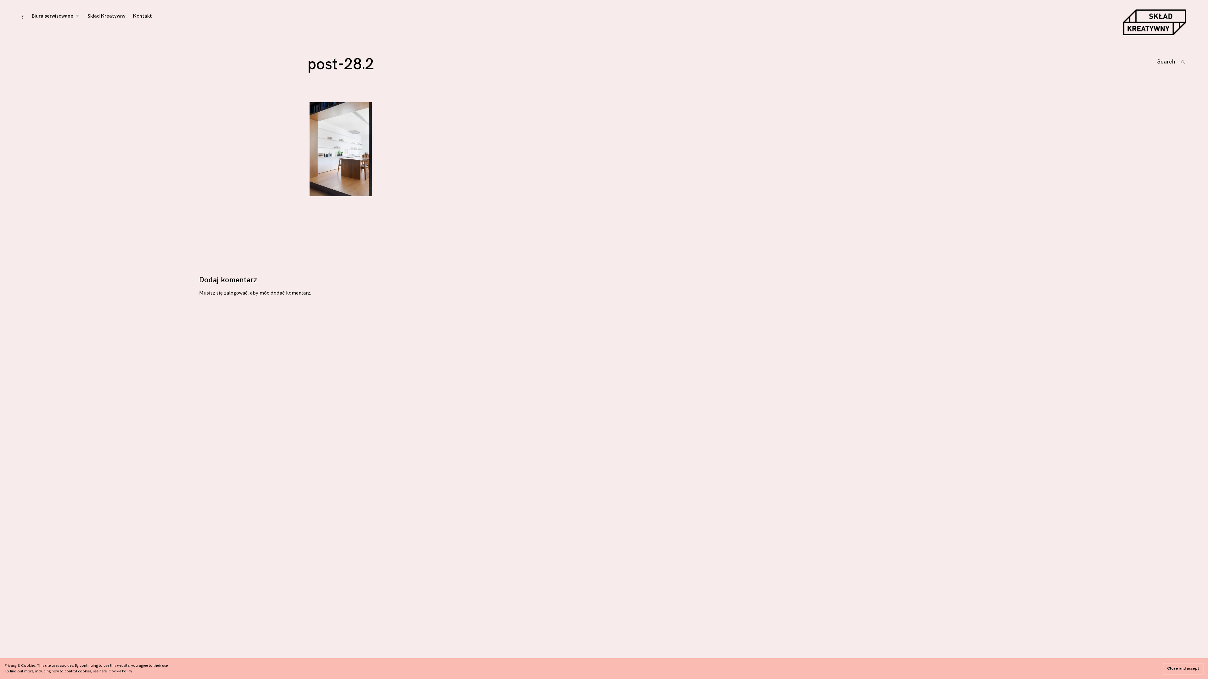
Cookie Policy (120, 671)
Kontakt (142, 16)
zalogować (236, 293)
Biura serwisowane (52, 16)
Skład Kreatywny (106, 16)
